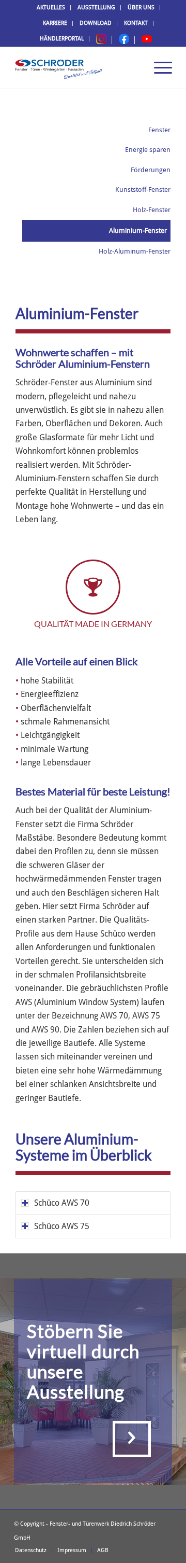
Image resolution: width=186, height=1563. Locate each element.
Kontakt (136, 23)
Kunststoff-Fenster (143, 189)
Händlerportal (62, 38)
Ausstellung (96, 7)
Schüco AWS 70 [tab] (61, 1203)
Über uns (141, 7)
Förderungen (151, 170)
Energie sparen (148, 149)
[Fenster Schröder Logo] (77, 68)
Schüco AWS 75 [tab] (61, 1226)
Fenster (159, 130)
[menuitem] (51, 7)
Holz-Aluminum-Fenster (135, 251)
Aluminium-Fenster (138, 230)
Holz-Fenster (152, 210)
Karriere (55, 23)
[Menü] (158, 68)
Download (96, 23)
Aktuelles (51, 7)
